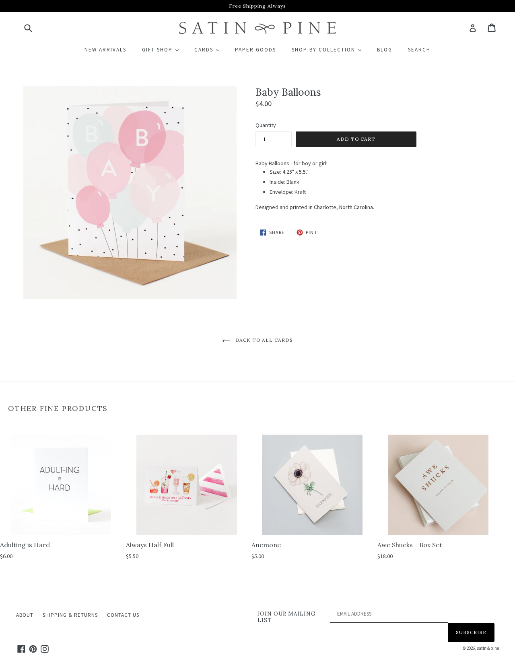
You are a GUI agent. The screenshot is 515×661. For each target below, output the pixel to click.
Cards (210, 49)
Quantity (265, 125)
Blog (384, 49)
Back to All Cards (263, 340)
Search (419, 49)
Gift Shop (164, 49)
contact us (123, 615)
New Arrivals (105, 49)
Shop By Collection (330, 49)
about (24, 615)
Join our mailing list (286, 617)
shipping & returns (70, 615)
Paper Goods (255, 49)
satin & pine (488, 648)
